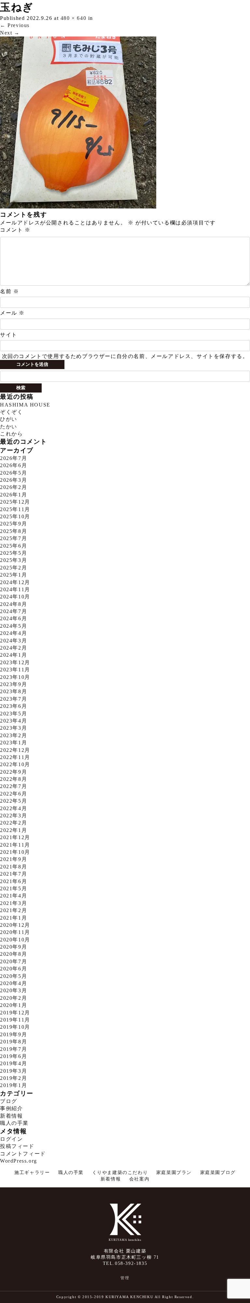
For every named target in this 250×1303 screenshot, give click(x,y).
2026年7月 (13, 458)
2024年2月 (13, 648)
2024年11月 (15, 589)
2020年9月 (13, 947)
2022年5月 (13, 801)
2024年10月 (15, 596)
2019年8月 (13, 1041)
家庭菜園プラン (174, 1172)
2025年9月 (13, 523)
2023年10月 (15, 677)
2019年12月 (15, 1012)
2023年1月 (13, 742)
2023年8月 (13, 691)
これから (11, 434)
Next (10, 33)
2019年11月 (15, 1020)
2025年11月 (15, 509)
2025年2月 (13, 567)
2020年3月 (13, 990)
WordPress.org (18, 1161)
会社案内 (139, 1179)
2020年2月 (13, 998)
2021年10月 (15, 852)
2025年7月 (13, 538)
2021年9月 (13, 859)
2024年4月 (13, 633)
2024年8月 (13, 604)
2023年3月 (13, 728)
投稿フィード (17, 1146)
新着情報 (11, 1116)
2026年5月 (13, 473)
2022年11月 (15, 757)
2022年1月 (13, 830)
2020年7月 (13, 961)
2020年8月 (13, 954)
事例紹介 (11, 1108)
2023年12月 (15, 662)
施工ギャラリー (32, 1172)
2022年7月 (13, 786)
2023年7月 (13, 699)
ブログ (8, 1101)
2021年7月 (13, 874)
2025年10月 (15, 516)
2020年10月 (15, 939)
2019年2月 (13, 1078)
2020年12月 (15, 925)
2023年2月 (13, 735)
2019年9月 (13, 1034)
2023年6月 (13, 706)
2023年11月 (15, 669)
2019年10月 (15, 1027)
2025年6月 (13, 546)
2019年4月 (13, 1063)
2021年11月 (15, 845)
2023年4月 (13, 720)
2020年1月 (13, 1005)
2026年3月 (13, 480)
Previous (15, 25)
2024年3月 (13, 640)
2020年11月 (15, 932)
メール (12, 313)
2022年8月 (13, 779)
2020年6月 (13, 968)
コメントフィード (23, 1153)
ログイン (11, 1139)
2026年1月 (13, 494)
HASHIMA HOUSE (25, 405)
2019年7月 (13, 1049)
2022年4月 (13, 808)
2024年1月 (13, 655)
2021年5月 (13, 888)
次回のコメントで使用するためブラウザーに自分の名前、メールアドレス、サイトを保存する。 (125, 356)
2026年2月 (13, 487)
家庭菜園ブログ (218, 1172)
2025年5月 (13, 553)
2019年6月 (13, 1056)
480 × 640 (73, 18)
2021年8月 (13, 866)
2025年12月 (15, 502)
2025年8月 (13, 531)
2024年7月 (13, 611)
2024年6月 (13, 618)
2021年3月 (13, 903)
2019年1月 (13, 1085)
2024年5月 (13, 626)
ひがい (8, 419)
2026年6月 (13, 465)
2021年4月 (13, 895)
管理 (124, 1278)
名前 (9, 291)
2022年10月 (15, 764)
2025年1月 (13, 575)
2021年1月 (13, 918)
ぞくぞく (11, 412)
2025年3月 (13, 560)
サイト (8, 334)
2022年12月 (15, 750)
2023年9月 (13, 684)
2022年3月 (13, 815)
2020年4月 (13, 983)
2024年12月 (15, 582)
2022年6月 (13, 793)
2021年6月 (13, 881)
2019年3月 (13, 1071)
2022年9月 (13, 772)
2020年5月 (13, 976)
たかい (8, 426)
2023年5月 (13, 713)
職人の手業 (14, 1123)
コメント (15, 230)
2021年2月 (13, 910)
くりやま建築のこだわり (120, 1172)
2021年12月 (15, 837)
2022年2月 (13, 822)
